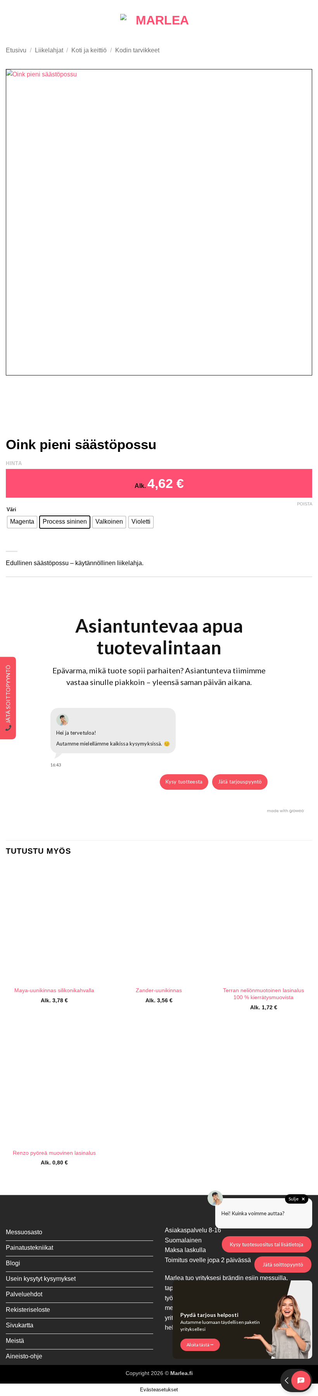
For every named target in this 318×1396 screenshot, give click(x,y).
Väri (11, 509)
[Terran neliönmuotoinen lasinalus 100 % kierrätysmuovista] (263, 923)
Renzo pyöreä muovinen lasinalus (54, 1153)
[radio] (22, 522)
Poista (304, 504)
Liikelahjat (49, 50)
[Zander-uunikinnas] (159, 923)
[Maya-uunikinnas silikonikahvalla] (54, 923)
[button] (10, 20)
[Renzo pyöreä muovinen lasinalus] (54, 1086)
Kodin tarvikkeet (137, 50)
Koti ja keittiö (89, 50)
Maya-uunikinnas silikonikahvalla (54, 990)
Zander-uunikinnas (159, 990)
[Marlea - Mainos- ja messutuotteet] (159, 20)
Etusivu (16, 50)
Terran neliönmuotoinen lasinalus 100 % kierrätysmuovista (263, 994)
